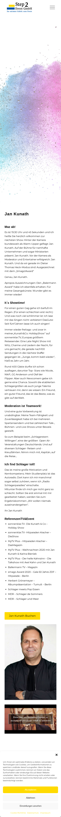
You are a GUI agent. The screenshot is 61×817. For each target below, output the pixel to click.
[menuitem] (51, 7)
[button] (56, 754)
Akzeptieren (30, 789)
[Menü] (51, 7)
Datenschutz (33, 813)
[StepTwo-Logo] (19, 7)
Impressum (45, 813)
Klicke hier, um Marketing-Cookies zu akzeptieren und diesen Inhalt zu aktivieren (31, 719)
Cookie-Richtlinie (18, 813)
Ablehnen (30, 798)
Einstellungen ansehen (30, 806)
